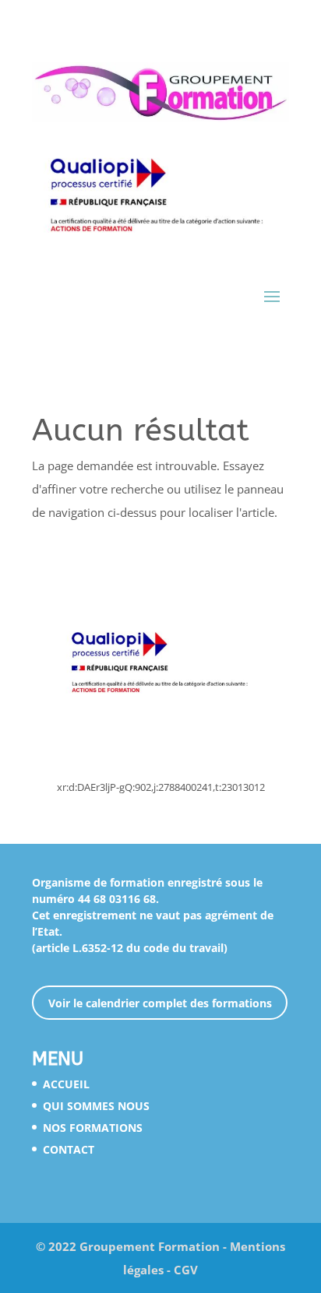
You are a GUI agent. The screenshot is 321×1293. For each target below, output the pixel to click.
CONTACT (68, 1149)
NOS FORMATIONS (93, 1127)
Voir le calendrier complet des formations (160, 1003)
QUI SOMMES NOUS (96, 1105)
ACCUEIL (66, 1084)
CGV (186, 1269)
